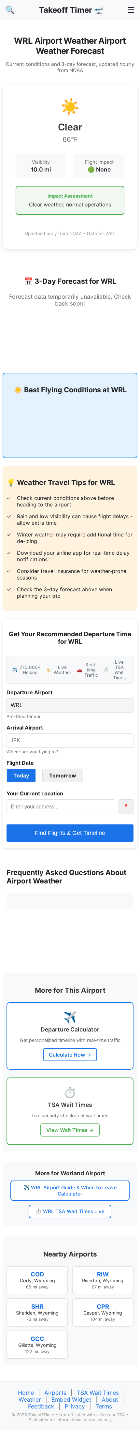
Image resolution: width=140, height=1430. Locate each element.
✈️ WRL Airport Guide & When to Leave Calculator (70, 1190)
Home (26, 1392)
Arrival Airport (25, 727)
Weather (30, 1399)
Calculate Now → (70, 1054)
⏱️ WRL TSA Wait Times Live (70, 1211)
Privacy (75, 1406)
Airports (55, 1392)
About (110, 1399)
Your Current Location (35, 793)
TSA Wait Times (98, 1392)
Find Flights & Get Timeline (70, 833)
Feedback (41, 1406)
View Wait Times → (70, 1130)
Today (21, 775)
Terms (103, 1406)
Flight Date (20, 763)
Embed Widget (71, 1399)
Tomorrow (62, 775)
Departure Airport (29, 692)
